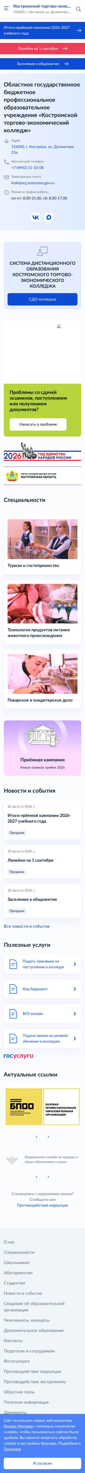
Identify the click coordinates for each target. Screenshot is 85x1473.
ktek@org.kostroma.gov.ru (33, 183)
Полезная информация (26, 1402)
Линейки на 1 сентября (38, 49)
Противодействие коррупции (42, 1205)
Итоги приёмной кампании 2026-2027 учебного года (37, 30)
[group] (42, 1106)
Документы (15, 1413)
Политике (12, 1449)
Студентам (14, 1283)
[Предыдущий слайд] (37, 1137)
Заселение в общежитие (38, 64)
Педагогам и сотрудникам (29, 1351)
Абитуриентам (18, 1273)
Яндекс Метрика (18, 1426)
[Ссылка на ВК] (36, 218)
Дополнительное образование (34, 1331)
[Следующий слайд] (48, 1137)
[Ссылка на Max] (49, 218)
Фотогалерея (17, 1361)
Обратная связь (19, 1392)
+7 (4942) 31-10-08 (27, 168)
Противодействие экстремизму (35, 1382)
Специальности (19, 1252)
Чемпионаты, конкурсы (27, 1320)
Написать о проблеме (38, 424)
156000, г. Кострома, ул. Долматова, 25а (42, 149)
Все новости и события (27, 926)
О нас (9, 1242)
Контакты (13, 1341)
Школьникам (17, 1263)
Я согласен (42, 1463)
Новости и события (23, 1293)
